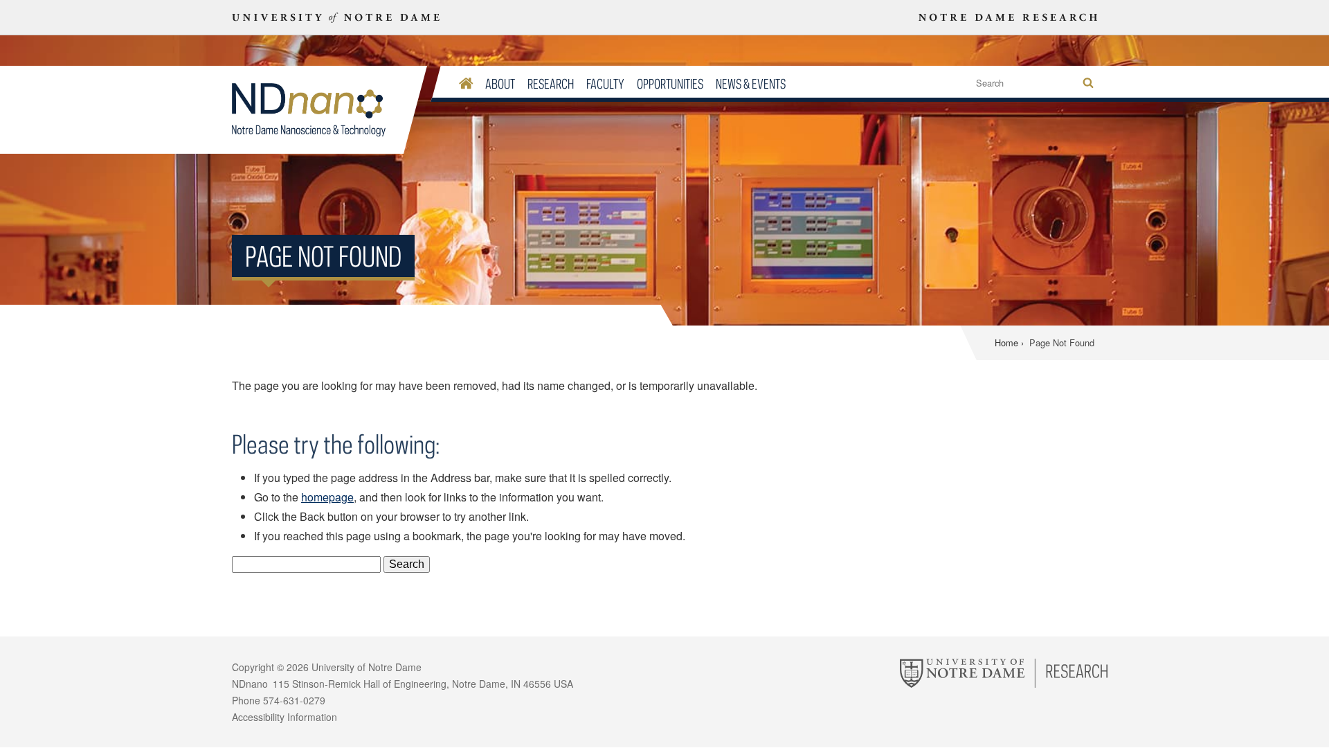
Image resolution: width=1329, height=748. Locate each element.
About (500, 83)
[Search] (1088, 83)
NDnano (318, 110)
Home (1006, 342)
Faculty (605, 83)
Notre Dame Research (1008, 17)
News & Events (751, 83)
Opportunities (670, 83)
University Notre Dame (336, 17)
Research (550, 83)
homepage (327, 497)
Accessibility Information (284, 717)
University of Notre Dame (366, 667)
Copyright (253, 667)
